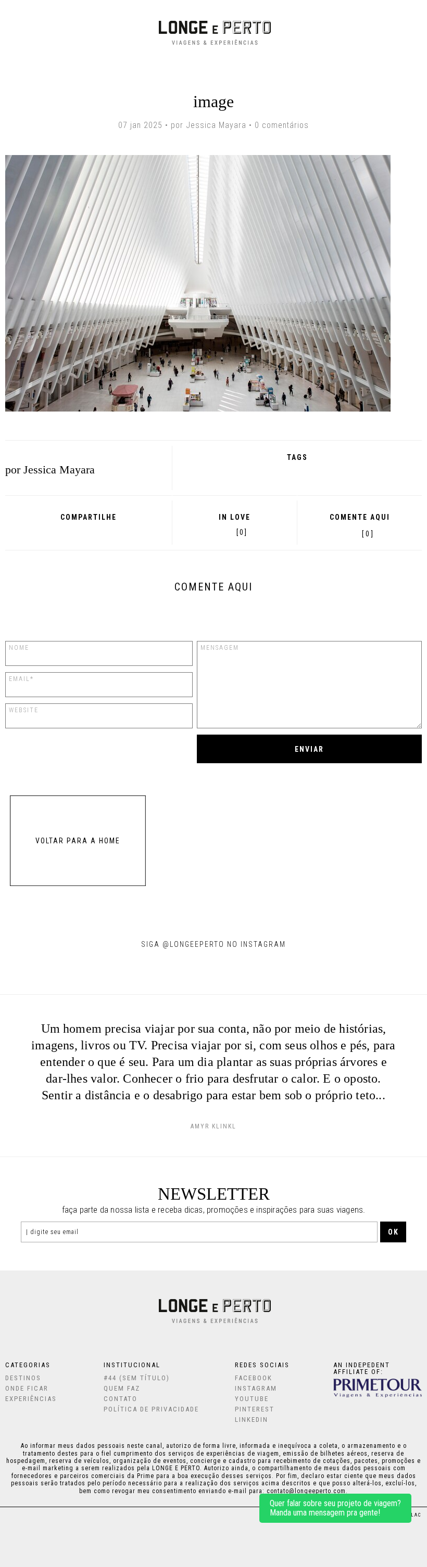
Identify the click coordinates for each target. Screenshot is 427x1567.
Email (115, 532)
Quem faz (122, 1388)
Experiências (31, 1399)
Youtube (252, 1399)
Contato (120, 1399)
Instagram (256, 1388)
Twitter (86, 532)
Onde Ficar (26, 1388)
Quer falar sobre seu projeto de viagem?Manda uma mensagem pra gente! (335, 1508)
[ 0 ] (367, 534)
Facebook (59, 532)
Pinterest (100, 532)
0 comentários (282, 125)
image (213, 101)
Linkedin (251, 1419)
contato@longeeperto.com (306, 1491)
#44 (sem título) (137, 1378)
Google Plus (72, 532)
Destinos (23, 1378)
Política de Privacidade (151, 1409)
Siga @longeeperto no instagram (213, 944)
